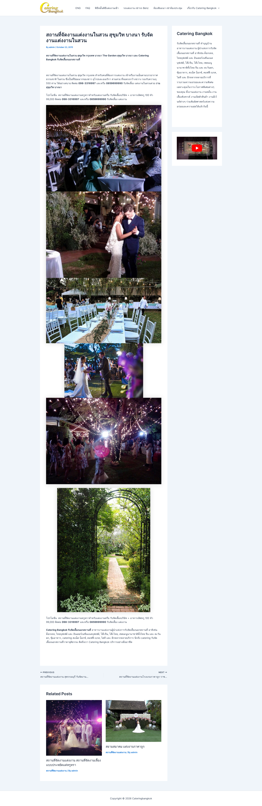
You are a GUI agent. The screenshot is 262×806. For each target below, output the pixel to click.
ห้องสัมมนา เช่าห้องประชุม (167, 8)
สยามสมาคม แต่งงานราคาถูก (125, 746)
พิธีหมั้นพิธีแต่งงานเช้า (107, 8)
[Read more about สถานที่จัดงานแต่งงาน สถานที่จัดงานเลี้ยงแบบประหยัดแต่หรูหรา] (74, 727)
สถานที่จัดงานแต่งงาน (56, 770)
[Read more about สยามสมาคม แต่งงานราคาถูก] (133, 720)
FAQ (88, 8)
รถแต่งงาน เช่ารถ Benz (136, 8)
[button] (218, 8)
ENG (78, 8)
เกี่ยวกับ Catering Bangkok (202, 8)
